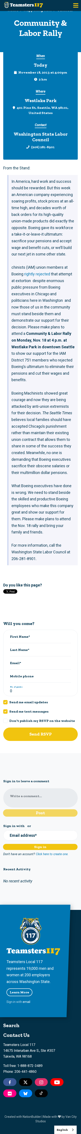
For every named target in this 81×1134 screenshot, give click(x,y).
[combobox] (65, 1130)
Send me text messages (29, 711)
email (26, 1002)
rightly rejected (37, 274)
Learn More (19, 992)
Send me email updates (28, 702)
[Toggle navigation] (76, 5)
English (62, 1129)
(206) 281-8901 (43, 147)
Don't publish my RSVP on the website (42, 721)
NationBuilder (32, 1116)
